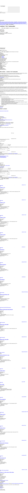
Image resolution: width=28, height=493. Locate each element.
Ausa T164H (2, 384)
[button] (14, 16)
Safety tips (1, 107)
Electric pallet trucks (22, 22)
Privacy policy (7, 483)
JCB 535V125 (2, 279)
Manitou (3, 24)
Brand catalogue (21, 483)
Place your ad (2, 226)
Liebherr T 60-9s (2, 234)
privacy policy (10, 153)
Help (3, 480)
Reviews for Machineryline (15, 483)
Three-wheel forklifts (10, 22)
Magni (1, 24)
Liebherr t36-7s (2, 370)
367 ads (3, 117)
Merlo (4, 24)
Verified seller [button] (2, 116)
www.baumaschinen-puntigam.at (4, 125)
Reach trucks (18, 22)
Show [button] (4, 165)
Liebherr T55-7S (2, 414)
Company (9, 145)
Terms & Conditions (2, 483)
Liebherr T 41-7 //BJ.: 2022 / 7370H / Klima (7, 472)
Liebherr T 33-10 (2, 217)
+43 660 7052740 (7, 165)
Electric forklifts (2, 22)
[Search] (14, 9)
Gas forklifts (14, 22)
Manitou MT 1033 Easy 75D (4, 294)
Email (8, 148)
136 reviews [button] (1, 164)
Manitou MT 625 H (3, 264)
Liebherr (3, 56)
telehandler (3, 57)
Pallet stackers (6, 22)
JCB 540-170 (2, 249)
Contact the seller (2, 48)
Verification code (13, 151)
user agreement (15, 153)
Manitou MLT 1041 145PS (4, 324)
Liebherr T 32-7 (2, 187)
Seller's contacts (6, 480)
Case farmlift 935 (3, 399)
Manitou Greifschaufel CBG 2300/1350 (6, 309)
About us (1, 480)
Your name (9, 144)
